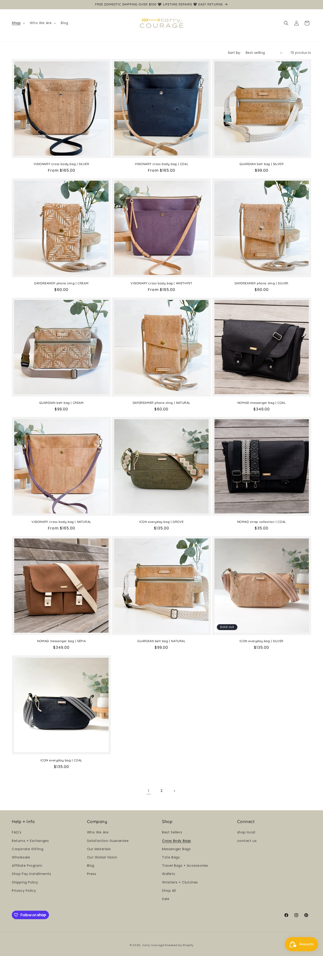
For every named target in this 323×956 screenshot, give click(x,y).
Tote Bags (171, 857)
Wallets (168, 873)
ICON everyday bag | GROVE (161, 522)
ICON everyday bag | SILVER (262, 641)
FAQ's (17, 832)
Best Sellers (172, 832)
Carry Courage (153, 945)
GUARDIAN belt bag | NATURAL (161, 641)
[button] (18, 23)
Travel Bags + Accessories (185, 865)
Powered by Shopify (179, 945)
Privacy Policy (24, 890)
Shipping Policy (25, 882)
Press (91, 873)
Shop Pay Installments (31, 873)
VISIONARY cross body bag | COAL (161, 164)
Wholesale (21, 857)
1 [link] (148, 790)
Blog (90, 865)
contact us (247, 840)
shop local (246, 832)
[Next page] (174, 791)
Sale (165, 898)
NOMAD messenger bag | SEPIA (61, 641)
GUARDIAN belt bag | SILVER (262, 164)
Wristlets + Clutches (180, 882)
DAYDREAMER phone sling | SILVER (261, 283)
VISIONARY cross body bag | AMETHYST (161, 283)
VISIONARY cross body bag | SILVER (61, 164)
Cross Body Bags (176, 840)
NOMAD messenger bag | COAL (261, 402)
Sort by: (234, 52)
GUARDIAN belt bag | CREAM (61, 402)
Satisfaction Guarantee (108, 840)
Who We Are (98, 832)
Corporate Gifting (27, 848)
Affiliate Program (27, 865)
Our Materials (99, 848)
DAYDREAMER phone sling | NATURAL (161, 402)
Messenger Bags (176, 848)
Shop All (169, 890)
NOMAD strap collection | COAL (261, 522)
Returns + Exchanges (30, 840)
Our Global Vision (102, 857)
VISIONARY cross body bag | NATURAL (61, 522)
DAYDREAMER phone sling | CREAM (61, 283)
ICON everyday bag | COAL (61, 760)
